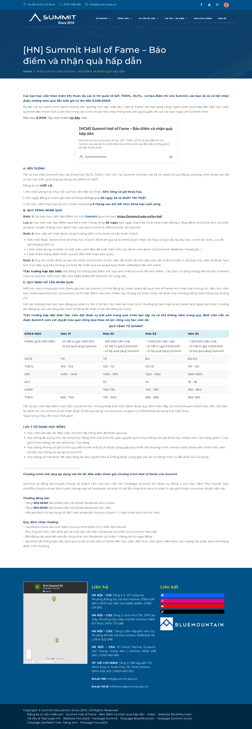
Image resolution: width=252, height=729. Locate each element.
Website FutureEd (76, 718)
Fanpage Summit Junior (175, 718)
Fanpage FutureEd (93, 722)
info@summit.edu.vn (103, 4)
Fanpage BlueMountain (137, 718)
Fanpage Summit (105, 718)
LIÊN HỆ (222, 18)
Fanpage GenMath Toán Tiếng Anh (52, 722)
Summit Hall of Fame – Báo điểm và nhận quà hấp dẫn (105, 714)
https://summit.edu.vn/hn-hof (139, 216)
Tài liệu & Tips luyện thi (44, 718)
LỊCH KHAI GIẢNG (203, 18)
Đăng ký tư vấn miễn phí (45, 714)
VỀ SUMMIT (102, 18)
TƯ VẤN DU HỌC (147, 18)
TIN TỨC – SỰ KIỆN (174, 18)
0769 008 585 (73, 4)
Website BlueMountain (175, 714)
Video (151, 714)
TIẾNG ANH (123, 18)
